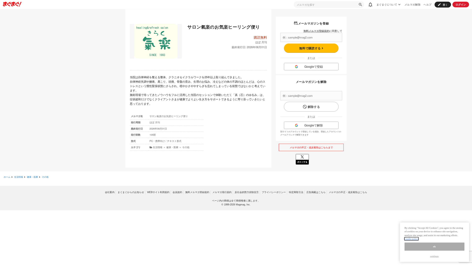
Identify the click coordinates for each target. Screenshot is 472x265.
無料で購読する (310, 48)
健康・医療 (32, 176)
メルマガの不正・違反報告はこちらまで (311, 147)
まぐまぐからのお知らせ (131, 192)
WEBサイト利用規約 (158, 192)
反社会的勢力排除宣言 (247, 192)
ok (434, 246)
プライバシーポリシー (274, 192)
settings (434, 256)
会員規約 (177, 192)
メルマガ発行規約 (222, 192)
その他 (45, 176)
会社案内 (109, 192)
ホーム (7, 176)
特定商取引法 (296, 192)
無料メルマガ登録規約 (316, 31)
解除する (314, 107)
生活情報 (18, 176)
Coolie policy (411, 238)
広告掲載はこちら (316, 192)
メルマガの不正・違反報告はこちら (348, 192)
